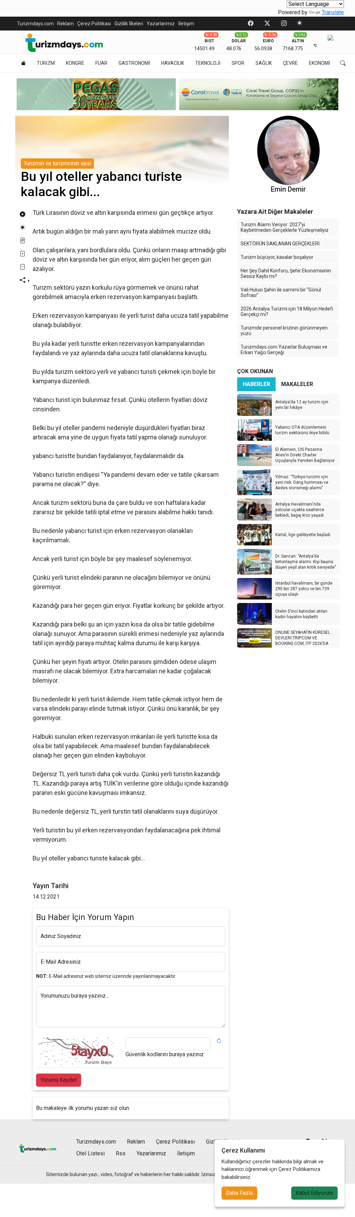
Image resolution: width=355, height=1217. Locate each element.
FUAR (101, 63)
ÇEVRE (290, 63)
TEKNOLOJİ (207, 63)
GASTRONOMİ (134, 63)
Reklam (65, 23)
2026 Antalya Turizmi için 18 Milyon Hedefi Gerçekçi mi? (287, 311)
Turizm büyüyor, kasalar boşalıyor (277, 257)
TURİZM (46, 63)
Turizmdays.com (35, 23)
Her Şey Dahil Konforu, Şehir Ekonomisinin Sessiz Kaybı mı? (286, 273)
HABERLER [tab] (256, 384)
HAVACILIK (172, 63)
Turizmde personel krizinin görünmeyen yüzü (284, 330)
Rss (120, 1153)
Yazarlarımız (161, 23)
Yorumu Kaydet (59, 1080)
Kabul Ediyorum (314, 1193)
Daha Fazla (239, 1193)
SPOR (238, 63)
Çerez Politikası (94, 23)
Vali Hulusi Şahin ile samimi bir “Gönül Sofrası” (281, 292)
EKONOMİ (319, 63)
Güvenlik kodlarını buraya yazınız (164, 1054)
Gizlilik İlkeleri (128, 23)
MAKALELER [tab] (297, 384)
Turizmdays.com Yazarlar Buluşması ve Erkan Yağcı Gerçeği (284, 349)
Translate (333, 12)
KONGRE (75, 63)
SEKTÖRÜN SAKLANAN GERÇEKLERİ (280, 243)
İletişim (186, 23)
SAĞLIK (264, 63)
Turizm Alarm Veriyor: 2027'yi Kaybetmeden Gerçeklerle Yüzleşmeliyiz (285, 227)
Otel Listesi (90, 1153)
